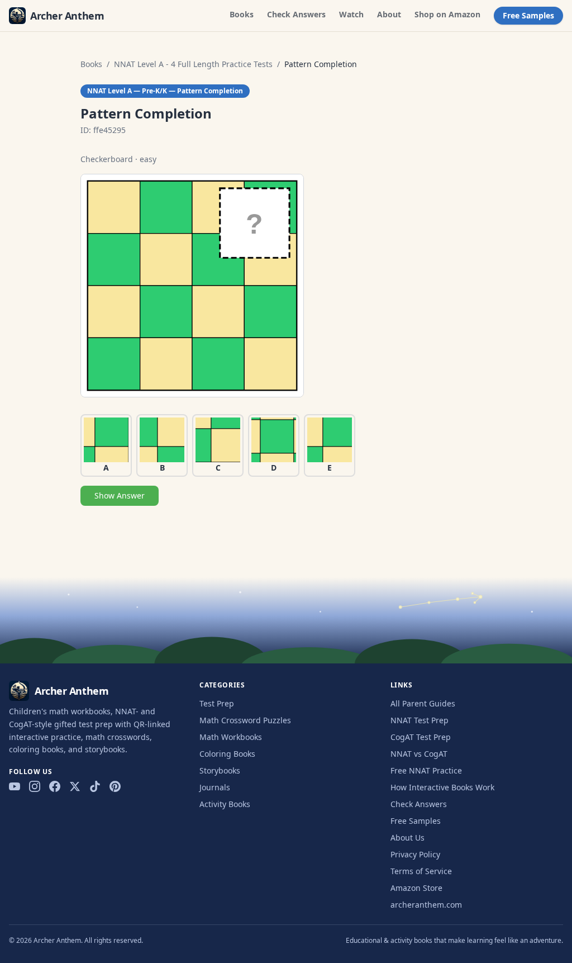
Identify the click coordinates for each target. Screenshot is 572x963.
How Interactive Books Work (442, 787)
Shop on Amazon (447, 14)
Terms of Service (421, 871)
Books (242, 14)
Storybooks (219, 770)
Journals (214, 787)
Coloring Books (227, 753)
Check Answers (296, 14)
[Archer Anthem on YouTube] (14, 786)
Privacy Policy (415, 854)
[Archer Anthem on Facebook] (54, 786)
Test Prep (216, 703)
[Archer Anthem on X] (74, 786)
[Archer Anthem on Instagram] (34, 786)
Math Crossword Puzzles (245, 720)
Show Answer (119, 495)
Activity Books (224, 804)
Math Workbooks (230, 737)
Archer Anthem (67, 15)
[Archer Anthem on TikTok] (95, 786)
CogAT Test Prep (420, 737)
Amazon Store (416, 888)
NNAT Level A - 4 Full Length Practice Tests (193, 64)
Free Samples (528, 15)
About (389, 14)
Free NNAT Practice (426, 770)
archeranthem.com (426, 904)
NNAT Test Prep (419, 720)
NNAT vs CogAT (418, 753)
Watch (351, 14)
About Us (407, 837)
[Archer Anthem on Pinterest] (115, 786)
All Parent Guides (422, 703)
